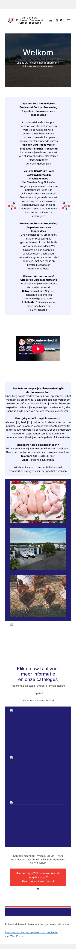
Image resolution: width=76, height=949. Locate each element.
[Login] (50, 20)
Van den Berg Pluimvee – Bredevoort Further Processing (29, 20)
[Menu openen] (69, 20)
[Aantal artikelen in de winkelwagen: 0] (57, 20)
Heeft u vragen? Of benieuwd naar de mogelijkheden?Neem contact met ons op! (38, 877)
